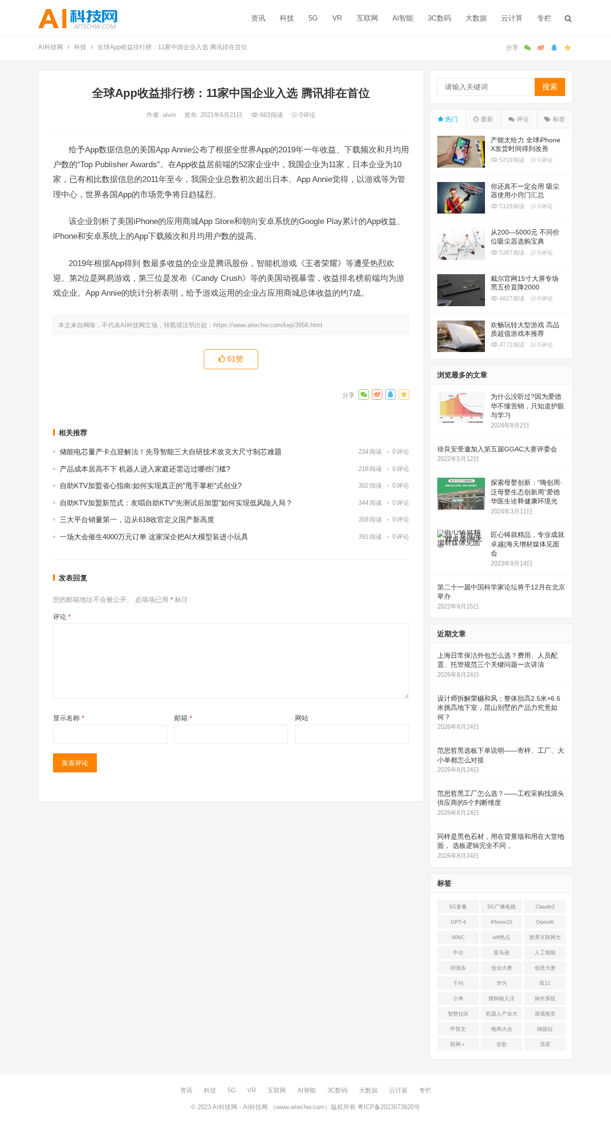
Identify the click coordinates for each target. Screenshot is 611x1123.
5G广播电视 (501, 906)
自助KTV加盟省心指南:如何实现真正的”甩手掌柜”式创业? (151, 485)
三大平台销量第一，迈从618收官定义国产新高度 (137, 519)
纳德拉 (545, 1029)
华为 (501, 983)
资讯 (258, 18)
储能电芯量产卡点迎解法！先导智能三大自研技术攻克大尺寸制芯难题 (171, 452)
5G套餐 (458, 906)
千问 (458, 983)
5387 (511, 252)
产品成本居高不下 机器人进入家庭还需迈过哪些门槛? (145, 469)
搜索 (550, 87)
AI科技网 (50, 47)
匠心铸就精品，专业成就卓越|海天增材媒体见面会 (527, 544)
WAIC (458, 937)
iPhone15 (501, 922)
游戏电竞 (545, 1013)
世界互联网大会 (545, 939)
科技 (287, 18)
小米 (458, 998)
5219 (511, 160)
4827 (511, 298)
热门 (450, 119)
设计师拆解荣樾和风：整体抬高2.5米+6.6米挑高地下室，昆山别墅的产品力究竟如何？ (498, 708)
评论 (62, 616)
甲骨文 (458, 1029)
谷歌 (501, 1044)
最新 (486, 119)
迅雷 (545, 1044)
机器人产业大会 (501, 1015)
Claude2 (545, 906)
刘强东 (458, 968)
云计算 (512, 18)
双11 (544, 983)
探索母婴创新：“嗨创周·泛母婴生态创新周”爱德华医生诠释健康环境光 (526, 492)
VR (337, 18)
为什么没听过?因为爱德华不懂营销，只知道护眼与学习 (527, 406)
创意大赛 (545, 968)
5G (313, 18)
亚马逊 (501, 952)
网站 (301, 718)
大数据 (476, 18)
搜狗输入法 (501, 998)
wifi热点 (501, 937)
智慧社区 (458, 1013)
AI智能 (402, 18)
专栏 (544, 18)
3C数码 (439, 18)
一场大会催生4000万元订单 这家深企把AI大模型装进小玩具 (154, 537)
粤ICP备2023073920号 (388, 1107)
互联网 (367, 18)
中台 (458, 952)
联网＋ (458, 1044)
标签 (558, 119)
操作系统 (545, 998)
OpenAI (545, 922)
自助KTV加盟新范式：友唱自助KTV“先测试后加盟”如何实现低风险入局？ (176, 503)
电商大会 (501, 1029)
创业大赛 (501, 968)
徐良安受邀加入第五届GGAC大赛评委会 (497, 449)
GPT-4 (458, 922)
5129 (511, 206)
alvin (170, 114)
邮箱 (183, 718)
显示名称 (68, 718)
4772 (511, 345)
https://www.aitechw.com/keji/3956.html (267, 325)
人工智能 (545, 952)
